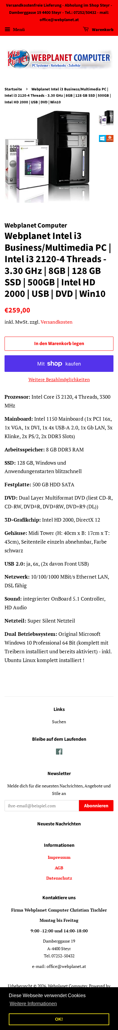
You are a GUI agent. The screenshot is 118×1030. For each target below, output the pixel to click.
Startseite (13, 89)
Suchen (59, 721)
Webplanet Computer (67, 986)
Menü (18, 30)
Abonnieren (96, 805)
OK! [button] (59, 1019)
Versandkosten (57, 322)
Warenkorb (102, 30)
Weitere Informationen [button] (33, 1003)
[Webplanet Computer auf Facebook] (59, 752)
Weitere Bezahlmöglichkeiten (59, 379)
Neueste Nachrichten (59, 824)
